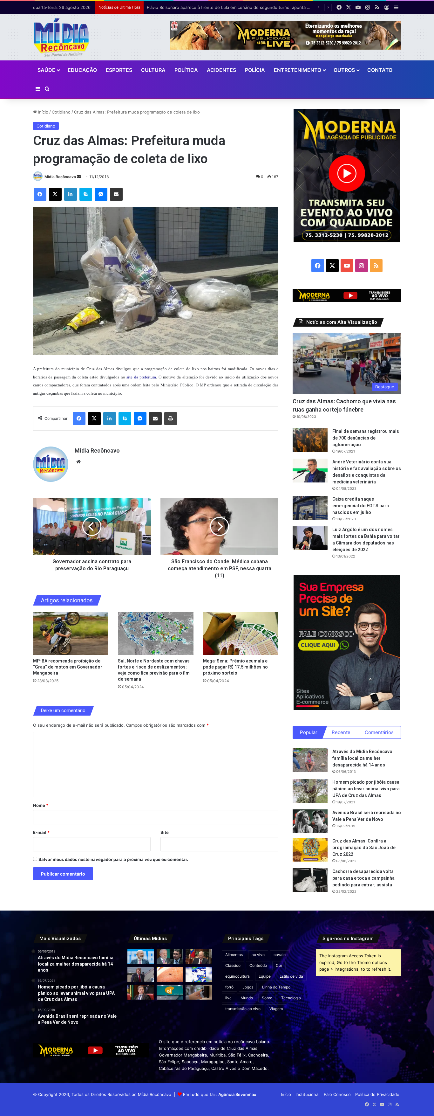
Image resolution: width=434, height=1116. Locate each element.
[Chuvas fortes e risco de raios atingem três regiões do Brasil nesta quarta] (199, 974)
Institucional (307, 1094)
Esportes (119, 70)
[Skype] (85, 194)
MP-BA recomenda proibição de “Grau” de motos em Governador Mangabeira (67, 667)
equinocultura (237, 976)
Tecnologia (291, 997)
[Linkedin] (70, 194)
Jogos (247, 987)
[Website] (78, 462)
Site (164, 832)
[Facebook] (40, 194)
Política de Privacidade (377, 1094)
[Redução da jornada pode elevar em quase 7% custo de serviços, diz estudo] (199, 992)
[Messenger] (101, 194)
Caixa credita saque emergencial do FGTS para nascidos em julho (360, 505)
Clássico (233, 965)
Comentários (379, 732)
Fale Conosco (337, 1094)
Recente (341, 732)
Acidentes (221, 70)
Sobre (267, 997)
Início (42, 111)
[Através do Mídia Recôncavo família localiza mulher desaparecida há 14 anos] (310, 760)
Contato (379, 70)
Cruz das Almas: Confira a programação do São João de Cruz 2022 (364, 847)
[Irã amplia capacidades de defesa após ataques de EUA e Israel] (140, 974)
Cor (279, 965)
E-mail (41, 832)
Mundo (247, 997)
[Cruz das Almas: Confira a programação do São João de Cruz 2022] (310, 850)
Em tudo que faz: (219, 1094)
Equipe (265, 976)
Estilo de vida (291, 976)
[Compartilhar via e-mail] (116, 194)
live (228, 997)
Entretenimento (297, 70)
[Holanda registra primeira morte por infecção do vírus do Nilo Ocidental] (170, 974)
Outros (344, 70)
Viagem (276, 1008)
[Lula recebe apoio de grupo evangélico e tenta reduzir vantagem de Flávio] (140, 956)
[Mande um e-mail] (79, 176)
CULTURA (153, 70)
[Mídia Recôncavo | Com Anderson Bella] (61, 37)
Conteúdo (258, 965)
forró (229, 987)
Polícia (255, 70)
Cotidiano (61, 111)
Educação (82, 70)
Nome (40, 805)
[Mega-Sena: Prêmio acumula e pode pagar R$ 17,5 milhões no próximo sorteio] (240, 633)
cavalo (280, 954)
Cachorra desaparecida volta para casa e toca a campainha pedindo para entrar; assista (363, 878)
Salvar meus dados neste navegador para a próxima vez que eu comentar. (113, 859)
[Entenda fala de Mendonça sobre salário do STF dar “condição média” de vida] (140, 992)
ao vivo (258, 954)
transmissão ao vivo (243, 1008)
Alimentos (234, 954)
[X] (55, 194)
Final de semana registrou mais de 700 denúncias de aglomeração (365, 438)
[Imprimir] (170, 418)
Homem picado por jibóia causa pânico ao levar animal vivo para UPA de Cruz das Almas (366, 789)
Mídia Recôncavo (60, 176)
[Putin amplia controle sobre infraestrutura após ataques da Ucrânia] (199, 956)
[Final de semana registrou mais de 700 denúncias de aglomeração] (310, 440)
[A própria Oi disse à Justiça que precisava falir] (170, 992)
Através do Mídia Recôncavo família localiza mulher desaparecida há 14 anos (362, 758)
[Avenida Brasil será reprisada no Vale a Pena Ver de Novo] (310, 821)
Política (186, 70)
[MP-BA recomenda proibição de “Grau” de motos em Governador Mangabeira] (70, 633)
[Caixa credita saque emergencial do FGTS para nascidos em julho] (310, 508)
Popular (308, 732)
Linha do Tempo (276, 987)
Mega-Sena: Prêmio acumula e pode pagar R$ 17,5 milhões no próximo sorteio (235, 667)
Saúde (46, 70)
